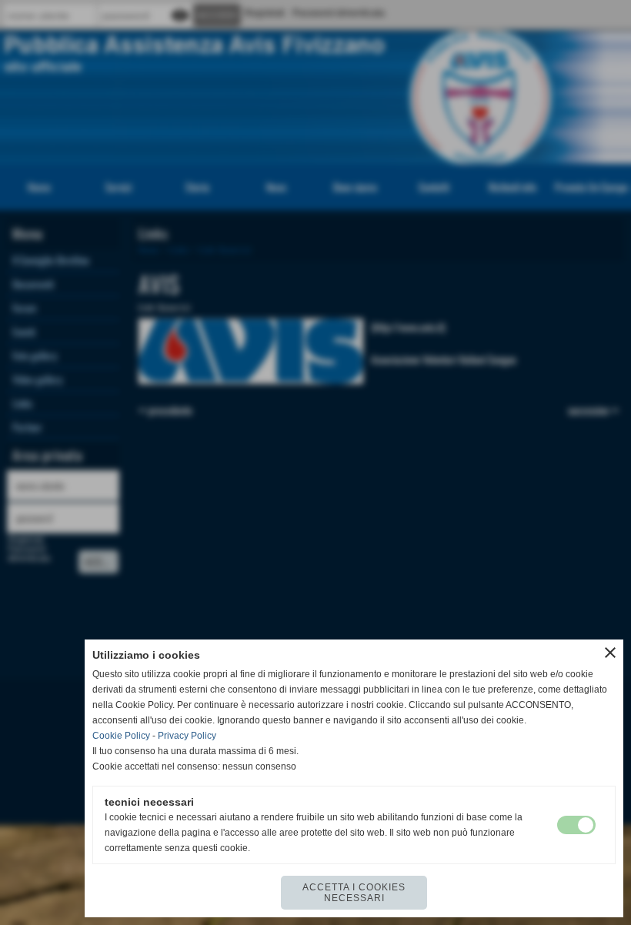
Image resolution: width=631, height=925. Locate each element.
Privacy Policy (187, 735)
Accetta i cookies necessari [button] (354, 892)
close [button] (610, 652)
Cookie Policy (121, 735)
